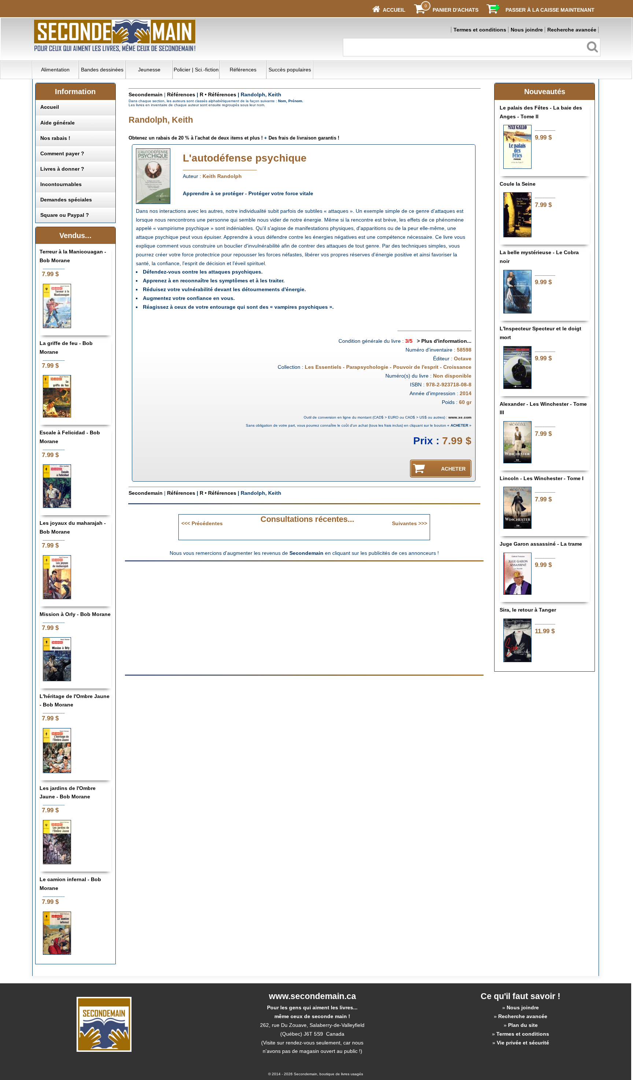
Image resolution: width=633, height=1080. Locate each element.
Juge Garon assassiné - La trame (541, 544)
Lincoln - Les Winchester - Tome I (542, 478)
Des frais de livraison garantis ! (304, 138)
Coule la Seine (518, 184)
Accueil (49, 107)
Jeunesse (149, 70)
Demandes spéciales (66, 200)
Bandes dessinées (102, 70)
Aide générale (57, 123)
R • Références (218, 94)
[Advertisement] (242, 617)
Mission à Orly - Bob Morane (75, 614)
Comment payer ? (62, 153)
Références (243, 70)
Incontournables (61, 184)
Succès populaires (290, 70)
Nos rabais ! (55, 138)
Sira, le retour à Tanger (528, 610)
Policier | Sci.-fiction (196, 70)
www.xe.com (459, 417)
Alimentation (55, 70)
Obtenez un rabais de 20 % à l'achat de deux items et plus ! (196, 138)
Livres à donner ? (62, 169)
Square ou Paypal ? (64, 215)
